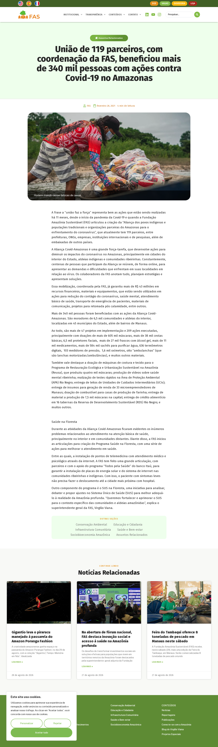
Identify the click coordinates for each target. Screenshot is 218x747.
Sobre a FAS (66, 705)
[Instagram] (159, 14)
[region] (41, 716)
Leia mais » (17, 662)
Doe (154, 3)
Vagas (165, 3)
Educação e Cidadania (127, 524)
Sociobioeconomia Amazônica (90, 535)
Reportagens (168, 715)
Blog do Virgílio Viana (173, 729)
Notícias (166, 710)
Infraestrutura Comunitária (93, 529)
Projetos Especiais (171, 734)
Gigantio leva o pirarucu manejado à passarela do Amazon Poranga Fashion (32, 636)
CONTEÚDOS (115, 14)
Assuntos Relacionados (110, 38)
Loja (193, 3)
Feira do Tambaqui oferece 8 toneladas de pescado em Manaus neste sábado (175, 636)
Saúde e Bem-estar (130, 529)
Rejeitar (57, 723)
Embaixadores (67, 715)
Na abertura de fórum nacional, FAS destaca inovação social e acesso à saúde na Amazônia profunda (107, 639)
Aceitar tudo (41, 732)
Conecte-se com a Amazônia (176, 724)
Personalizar (26, 723)
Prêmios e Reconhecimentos (74, 724)
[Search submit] (197, 14)
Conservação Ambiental (91, 524)
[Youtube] (153, 14)
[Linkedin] (147, 14)
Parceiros (64, 720)
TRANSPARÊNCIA (94, 14)
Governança (66, 710)
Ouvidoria (179, 3)
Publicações (168, 720)
